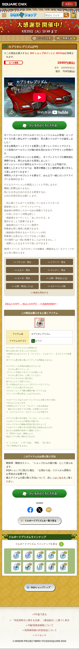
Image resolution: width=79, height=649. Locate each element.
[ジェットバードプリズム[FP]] (63, 555)
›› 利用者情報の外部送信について (39, 630)
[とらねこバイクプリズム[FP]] (63, 567)
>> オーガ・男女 (22, 278)
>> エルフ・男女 (22, 270)
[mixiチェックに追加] (49, 510)
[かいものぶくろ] (73, 15)
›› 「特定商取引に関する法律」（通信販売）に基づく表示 (39, 620)
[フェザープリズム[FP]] (39, 567)
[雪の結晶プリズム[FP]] (16, 555)
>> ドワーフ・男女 (56, 262)
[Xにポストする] (39, 510)
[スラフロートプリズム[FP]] (39, 555)
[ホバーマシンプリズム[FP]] (16, 567)
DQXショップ (23, 15)
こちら (60, 477)
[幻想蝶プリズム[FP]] (28, 555)
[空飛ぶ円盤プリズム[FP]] (51, 555)
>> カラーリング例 (56, 286)
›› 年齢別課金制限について (39, 625)
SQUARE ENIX (14, 4)
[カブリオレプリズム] (39, 323)
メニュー (4, 15)
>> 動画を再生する (39, 292)
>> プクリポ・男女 (22, 262)
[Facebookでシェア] (30, 510)
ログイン (69, 4)
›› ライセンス (39, 635)
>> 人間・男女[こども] (22, 286)
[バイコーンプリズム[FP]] (28, 567)
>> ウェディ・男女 (56, 270)
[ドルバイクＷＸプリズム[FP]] (51, 567)
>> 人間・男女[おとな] (56, 278)
